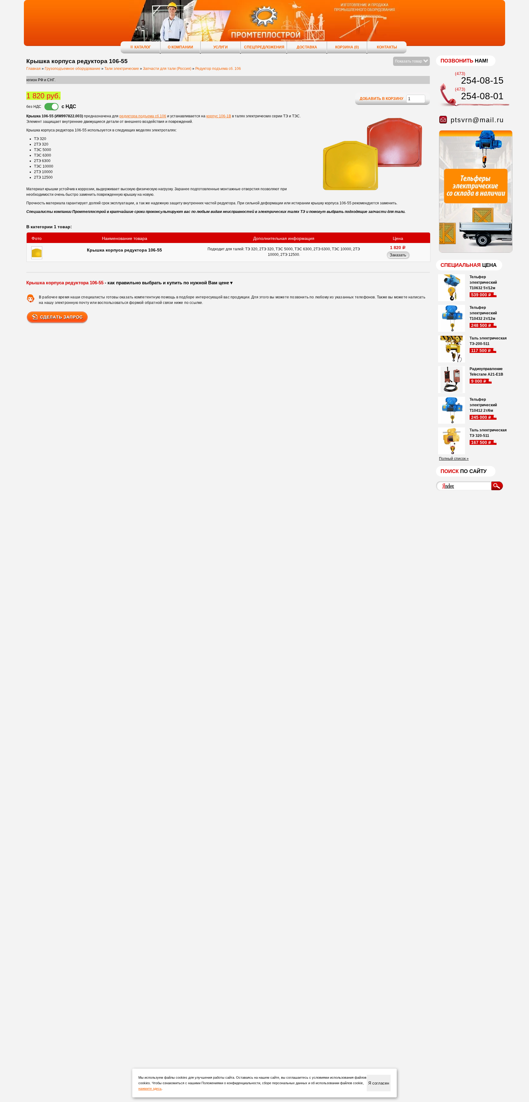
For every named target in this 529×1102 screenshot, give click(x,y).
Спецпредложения (264, 47)
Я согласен (378, 1083)
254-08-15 (482, 80)
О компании (180, 47)
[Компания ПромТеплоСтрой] (264, 26)
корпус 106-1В (218, 116)
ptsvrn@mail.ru (477, 120)
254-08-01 (482, 96)
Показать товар (409, 61)
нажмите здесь (150, 1088)
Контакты (387, 47)
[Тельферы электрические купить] (474, 251)
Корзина (347, 47)
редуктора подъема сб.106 (142, 116)
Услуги (220, 47)
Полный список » (454, 458)
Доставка (307, 47)
